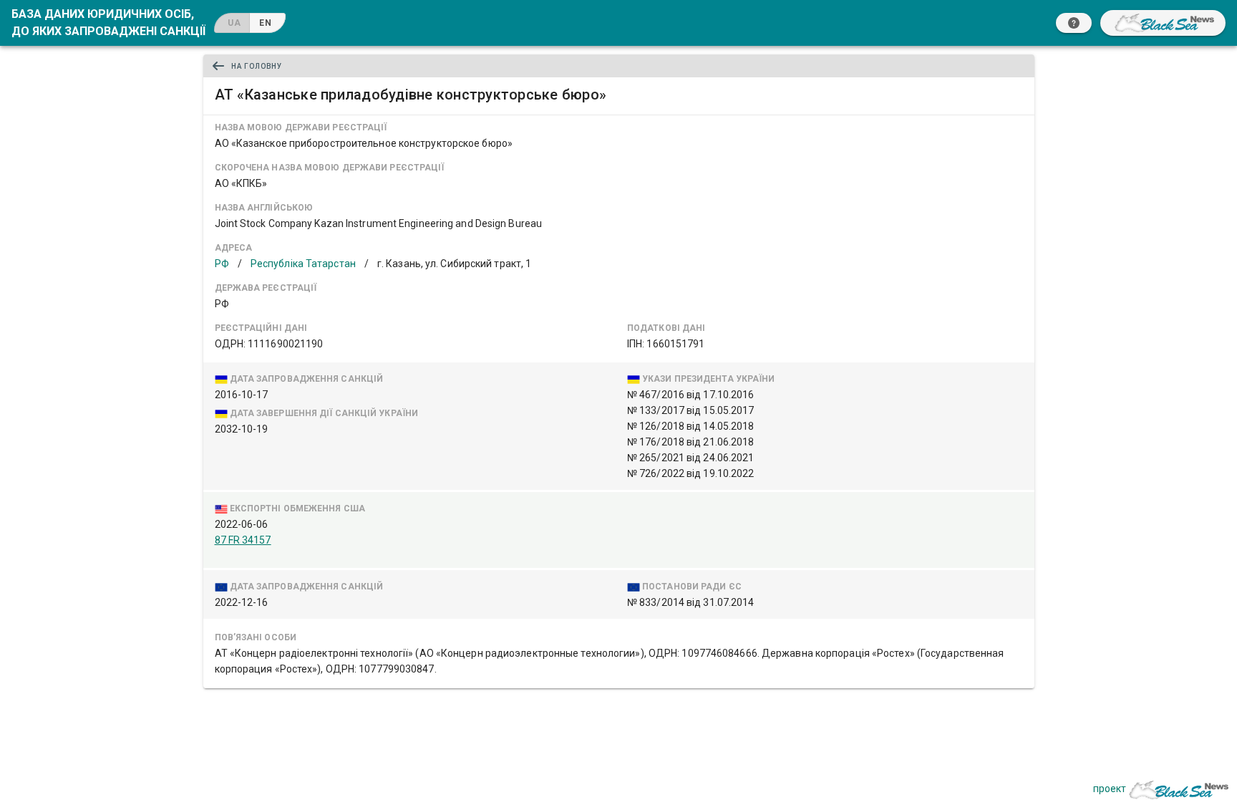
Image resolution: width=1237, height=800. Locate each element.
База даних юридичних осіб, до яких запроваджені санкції (108, 22)
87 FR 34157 (243, 540)
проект (1109, 788)
